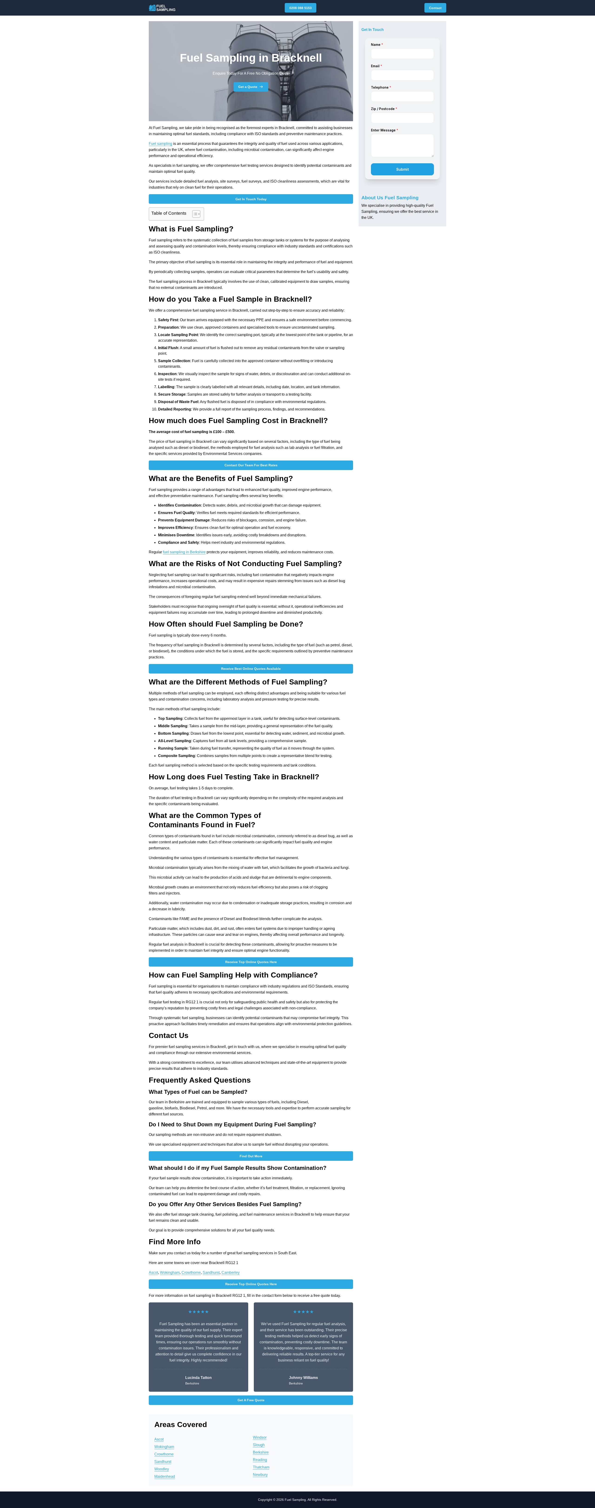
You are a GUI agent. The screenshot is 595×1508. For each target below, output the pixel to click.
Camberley (230, 1272)
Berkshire (261, 1452)
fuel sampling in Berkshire (184, 552)
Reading (260, 1460)
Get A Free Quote (251, 1400)
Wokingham (170, 1272)
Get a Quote (247, 87)
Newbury (260, 1475)
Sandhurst (211, 1272)
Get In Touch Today (251, 199)
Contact (435, 8)
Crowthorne (191, 1272)
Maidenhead (164, 1476)
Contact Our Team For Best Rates (251, 465)
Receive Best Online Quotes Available (251, 669)
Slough (259, 1445)
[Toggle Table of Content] (194, 214)
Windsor (260, 1437)
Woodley (161, 1469)
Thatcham (261, 1467)
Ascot (153, 1272)
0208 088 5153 (300, 8)
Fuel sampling (160, 144)
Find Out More (251, 1156)
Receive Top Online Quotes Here (251, 962)
